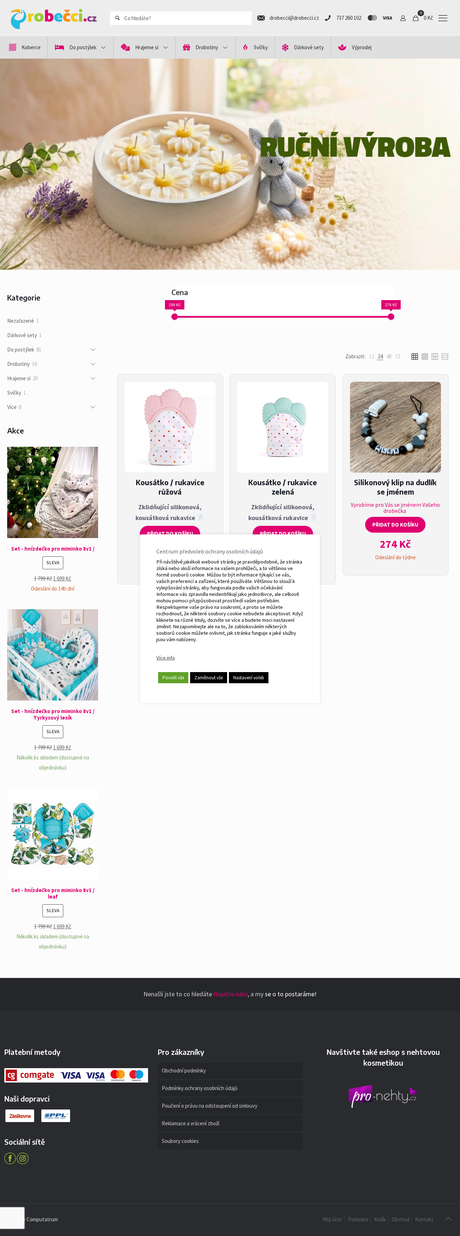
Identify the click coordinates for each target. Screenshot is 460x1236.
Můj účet (332, 1219)
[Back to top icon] (448, 1218)
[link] (371, 356)
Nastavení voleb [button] (248, 678)
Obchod (400, 1219)
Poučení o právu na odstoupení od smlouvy (209, 1105)
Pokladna (358, 1219)
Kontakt (424, 1219)
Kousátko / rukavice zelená (282, 487)
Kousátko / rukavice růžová (170, 487)
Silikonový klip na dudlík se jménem (395, 487)
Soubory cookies (180, 1141)
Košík (380, 1219)
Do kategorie (355, 195)
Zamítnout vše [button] (208, 678)
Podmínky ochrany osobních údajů (200, 1088)
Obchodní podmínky (184, 1070)
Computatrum (42, 1219)
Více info (165, 657)
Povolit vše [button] (173, 678)
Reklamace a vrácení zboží (190, 1123)
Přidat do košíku (170, 533)
